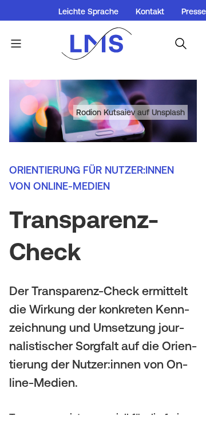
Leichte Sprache (88, 11)
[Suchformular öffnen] (181, 43)
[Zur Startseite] (102, 43)
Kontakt (150, 11)
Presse (193, 11)
